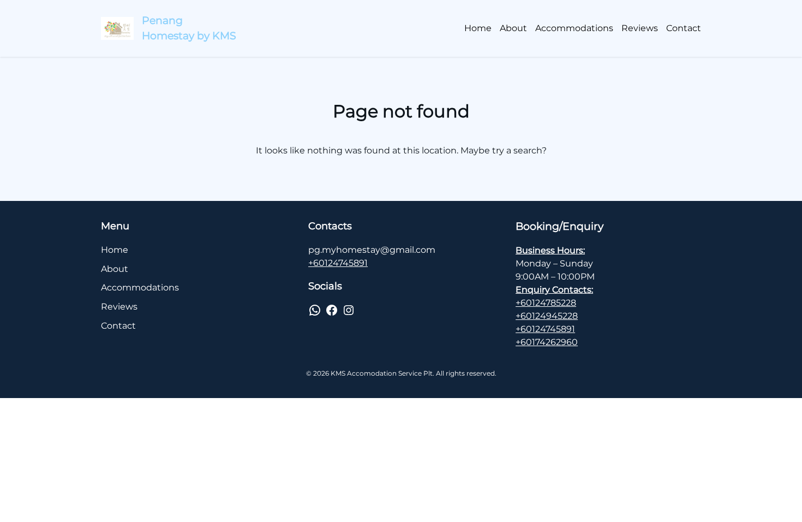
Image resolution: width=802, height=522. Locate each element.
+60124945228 (547, 316)
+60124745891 (338, 263)
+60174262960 (547, 342)
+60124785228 (546, 303)
